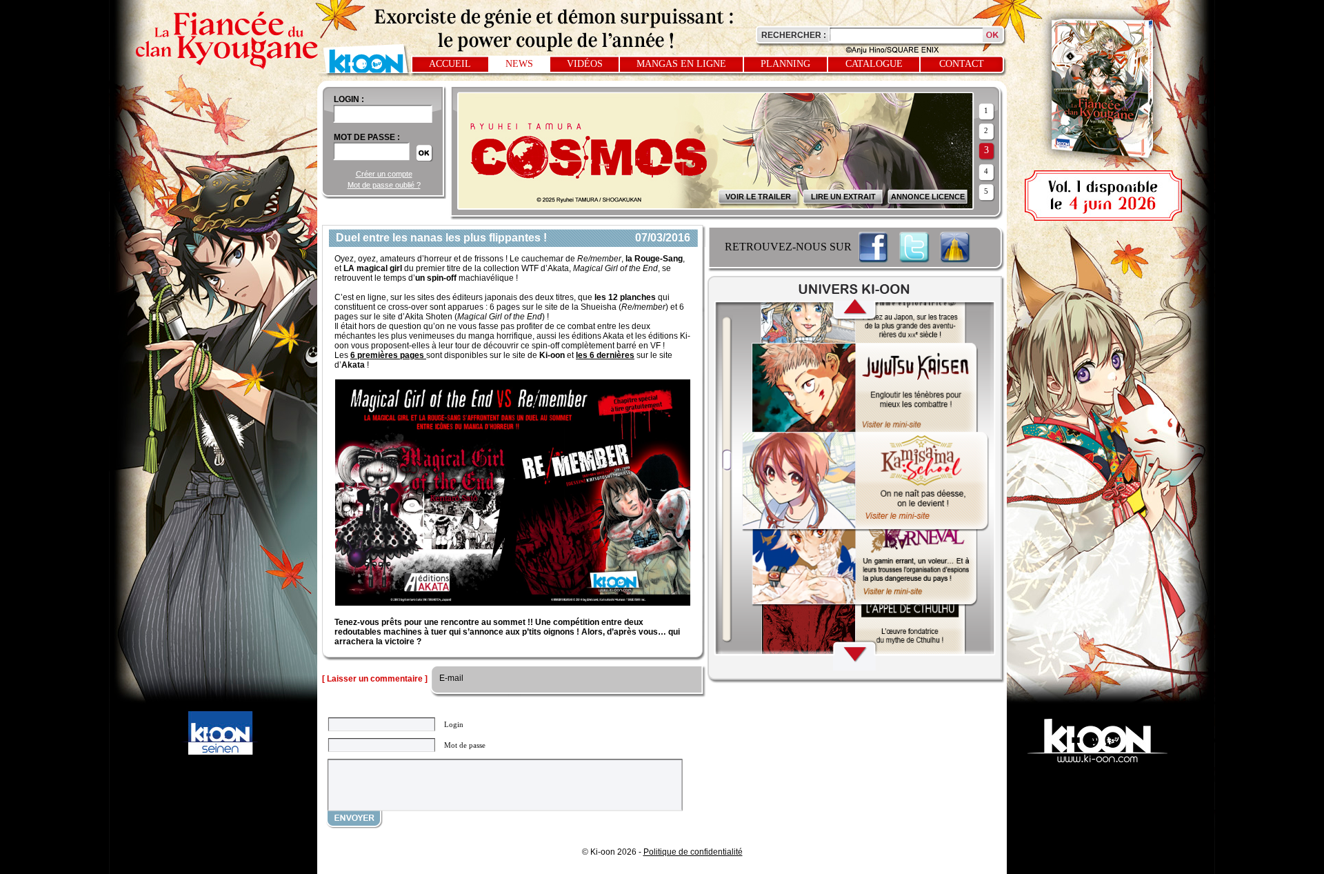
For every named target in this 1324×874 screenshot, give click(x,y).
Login (453, 724)
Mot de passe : (367, 137)
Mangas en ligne (681, 64)
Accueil (450, 64)
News (519, 64)
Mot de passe (464, 745)
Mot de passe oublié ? (384, 185)
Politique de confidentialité (693, 852)
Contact (961, 64)
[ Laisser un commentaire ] (375, 679)
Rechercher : (793, 35)
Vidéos (585, 64)
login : (349, 99)
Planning (785, 64)
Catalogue (874, 64)
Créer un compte (384, 174)
